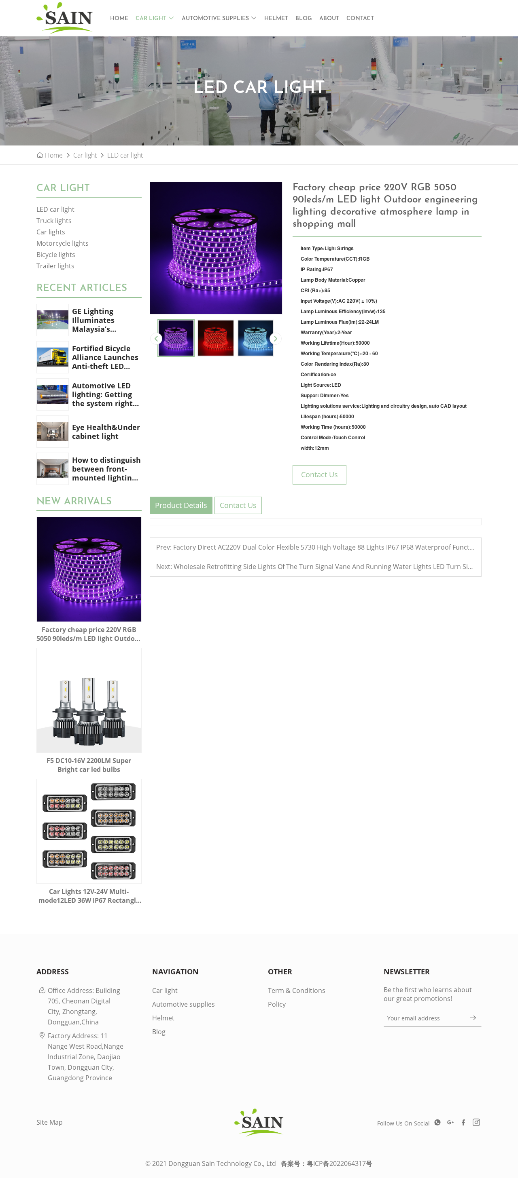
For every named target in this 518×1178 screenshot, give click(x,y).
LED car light (125, 155)
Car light (152, 19)
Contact (360, 19)
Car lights (50, 232)
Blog (303, 19)
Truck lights (54, 220)
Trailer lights (55, 265)
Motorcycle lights (62, 243)
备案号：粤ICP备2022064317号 (326, 1163)
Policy (277, 1004)
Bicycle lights (55, 254)
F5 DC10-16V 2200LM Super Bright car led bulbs (89, 765)
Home (119, 19)
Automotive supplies (216, 19)
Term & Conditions (296, 990)
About (329, 19)
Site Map (49, 1122)
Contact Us (319, 474)
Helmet (276, 19)
